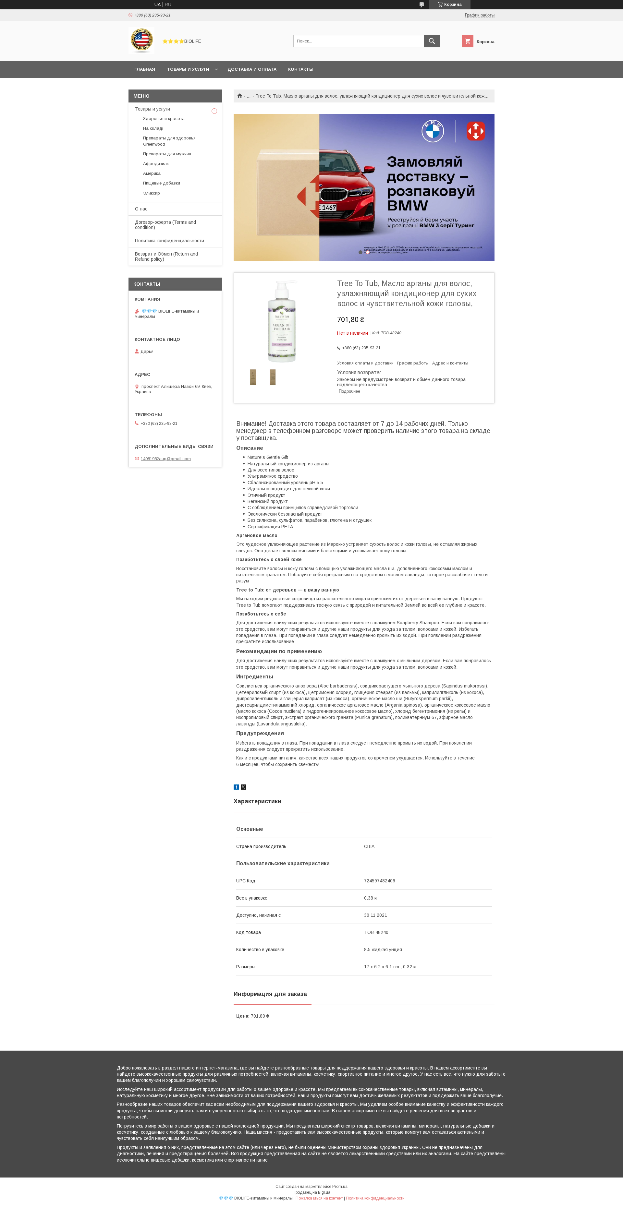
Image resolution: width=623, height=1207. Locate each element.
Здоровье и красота (164, 118)
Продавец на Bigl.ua (311, 1192)
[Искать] (432, 41)
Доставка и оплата (251, 69)
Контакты (300, 69)
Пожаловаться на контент (319, 1198)
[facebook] (236, 788)
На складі (153, 128)
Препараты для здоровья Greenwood (169, 141)
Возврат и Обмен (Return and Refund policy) (166, 256)
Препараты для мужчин (167, 153)
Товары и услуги (188, 69)
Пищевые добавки (161, 183)
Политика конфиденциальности (169, 240)
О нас (141, 208)
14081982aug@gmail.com (166, 458)
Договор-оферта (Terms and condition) (165, 225)
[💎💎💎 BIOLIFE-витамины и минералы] (141, 52)
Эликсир (151, 193)
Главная (144, 69)
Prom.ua (340, 1186)
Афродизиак (156, 163)
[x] (243, 788)
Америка (152, 173)
